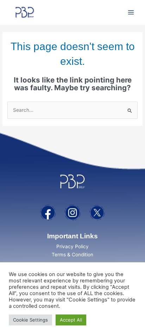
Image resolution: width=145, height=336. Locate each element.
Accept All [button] (71, 320)
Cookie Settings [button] (30, 320)
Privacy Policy (72, 246)
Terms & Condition (72, 254)
